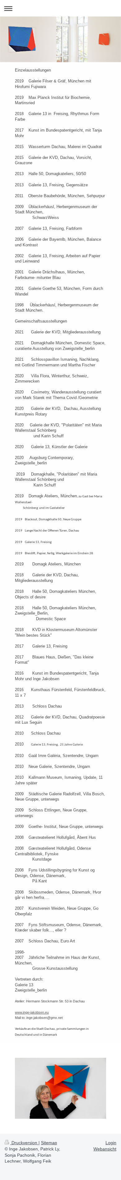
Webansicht (104, 1148)
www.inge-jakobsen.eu (32, 1012)
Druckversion (24, 1142)
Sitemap (49, 1142)
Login (110, 1142)
